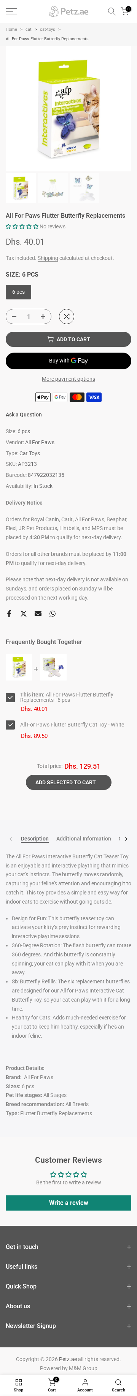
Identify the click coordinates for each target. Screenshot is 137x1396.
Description (35, 839)
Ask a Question (24, 415)
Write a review (68, 1202)
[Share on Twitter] (23, 613)
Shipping (48, 258)
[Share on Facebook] (9, 613)
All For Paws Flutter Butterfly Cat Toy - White (72, 724)
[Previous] (11, 839)
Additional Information (83, 839)
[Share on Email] (38, 613)
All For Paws (39, 442)
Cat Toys (29, 453)
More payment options (68, 379)
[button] (22, 226)
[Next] (126, 839)
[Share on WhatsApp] (52, 613)
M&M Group (83, 1368)
